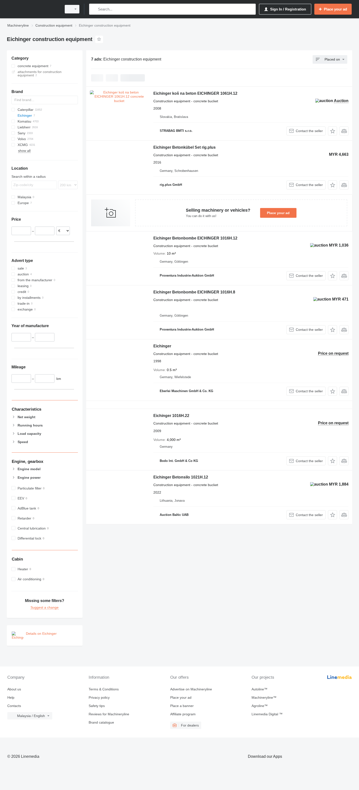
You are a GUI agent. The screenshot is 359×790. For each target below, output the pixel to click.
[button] (332, 130)
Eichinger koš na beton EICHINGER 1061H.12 (195, 93)
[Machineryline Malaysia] (33, 9)
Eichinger (162, 346)
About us (14, 689)
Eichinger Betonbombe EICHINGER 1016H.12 (195, 238)
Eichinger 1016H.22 (171, 416)
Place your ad (278, 213)
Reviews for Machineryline (109, 714)
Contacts (14, 706)
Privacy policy (99, 697)
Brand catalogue (101, 722)
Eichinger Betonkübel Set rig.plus (184, 147)
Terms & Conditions (104, 689)
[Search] (94, 9)
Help (10, 697)
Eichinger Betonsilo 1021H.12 (180, 477)
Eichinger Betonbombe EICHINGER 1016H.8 (194, 292)
